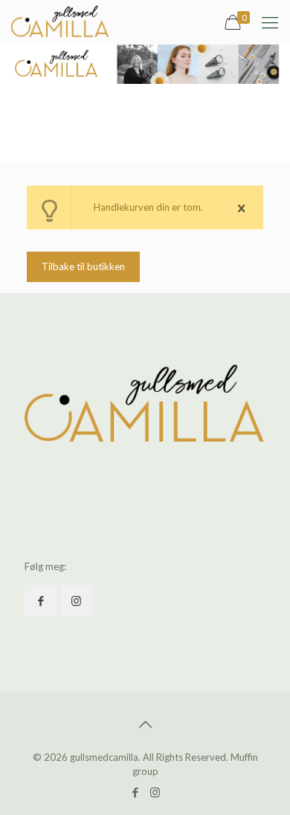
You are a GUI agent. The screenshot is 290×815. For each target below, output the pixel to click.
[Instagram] (155, 792)
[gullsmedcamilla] (60, 22)
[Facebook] (135, 792)
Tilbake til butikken (83, 266)
